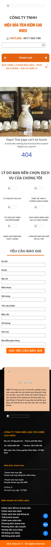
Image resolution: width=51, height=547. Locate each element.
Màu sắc (5, 314)
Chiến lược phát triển (11, 520)
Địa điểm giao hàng (10, 341)
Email (4, 270)
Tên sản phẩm (8, 306)
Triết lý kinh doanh (10, 517)
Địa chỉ (4, 279)
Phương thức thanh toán (13, 524)
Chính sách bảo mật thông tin (15, 514)
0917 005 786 (32, 38)
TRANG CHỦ (25, 58)
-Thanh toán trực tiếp (13, 473)
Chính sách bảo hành (11, 511)
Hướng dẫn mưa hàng (12, 530)
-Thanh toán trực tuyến (14, 480)
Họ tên (4, 261)
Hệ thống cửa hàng (10, 533)
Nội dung (5, 296)
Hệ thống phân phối (10, 536)
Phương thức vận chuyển (13, 527)
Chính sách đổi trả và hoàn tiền (16, 508)
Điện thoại (6, 287)
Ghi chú (5, 332)
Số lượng (5, 323)
